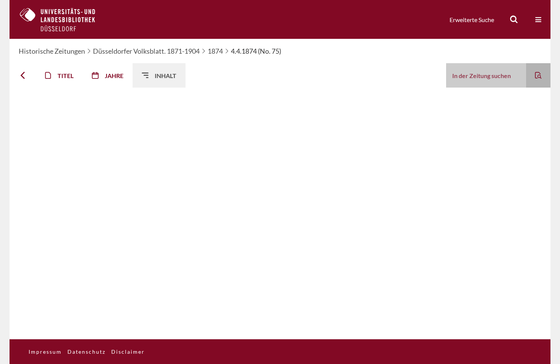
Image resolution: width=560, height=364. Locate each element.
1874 (215, 51)
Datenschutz (86, 351)
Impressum (45, 351)
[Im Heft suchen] (538, 75)
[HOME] (63, 19)
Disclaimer (128, 351)
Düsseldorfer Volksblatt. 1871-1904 (146, 51)
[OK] (514, 19)
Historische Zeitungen (52, 51)
